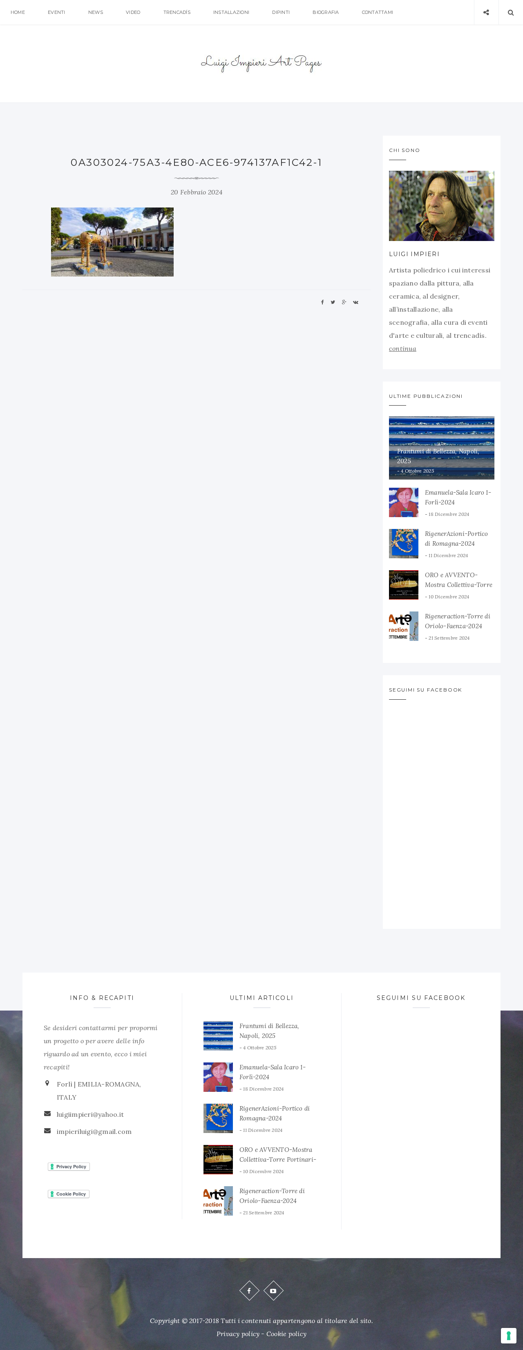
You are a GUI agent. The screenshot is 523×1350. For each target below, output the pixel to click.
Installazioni (231, 12)
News (95, 12)
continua (402, 348)
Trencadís (176, 12)
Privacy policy (238, 1334)
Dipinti (281, 12)
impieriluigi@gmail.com (94, 1131)
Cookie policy (286, 1334)
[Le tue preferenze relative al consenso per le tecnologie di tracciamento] (508, 1335)
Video (133, 12)
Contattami (377, 12)
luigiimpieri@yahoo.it (90, 1114)
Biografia (326, 12)
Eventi (56, 12)
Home (18, 12)
